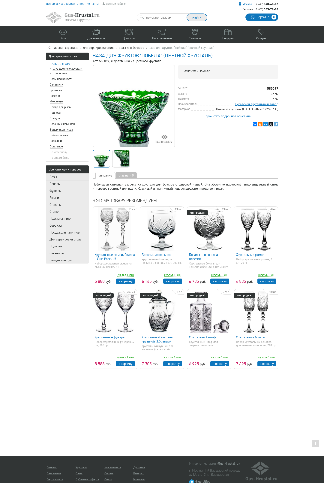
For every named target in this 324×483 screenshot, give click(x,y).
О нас (79, 473)
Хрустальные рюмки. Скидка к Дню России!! (115, 257)
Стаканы (56, 205)
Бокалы (55, 184)
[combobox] (165, 17)
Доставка (139, 467)
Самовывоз (54, 473)
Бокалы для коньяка (156, 255)
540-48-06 (266, 4)
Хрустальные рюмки (250, 255)
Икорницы (56, 101)
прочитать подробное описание (228, 116)
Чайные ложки (59, 135)
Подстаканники (60, 218)
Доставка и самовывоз (60, 4)
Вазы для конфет (60, 79)
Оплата (108, 473)
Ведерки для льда (61, 129)
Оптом (81, 4)
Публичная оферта (87, 479)
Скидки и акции (61, 260)
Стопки (54, 212)
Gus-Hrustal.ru (228, 463)
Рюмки (54, 198)
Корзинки (56, 141)
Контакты (92, 4)
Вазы (53, 177)
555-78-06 (267, 9)
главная (65, 48)
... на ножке (59, 73)
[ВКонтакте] (255, 124)
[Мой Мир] (265, 124)
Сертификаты (55, 479)
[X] (270, 124)
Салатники (56, 84)
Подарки (56, 246)
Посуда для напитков (65, 232)
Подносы (55, 113)
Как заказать (112, 467)
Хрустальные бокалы (251, 337)
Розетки (55, 96)
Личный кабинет (116, 4)
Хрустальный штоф (202, 337)
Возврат (138, 473)
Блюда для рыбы (60, 107)
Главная (52, 467)
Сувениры (57, 253)
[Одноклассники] (260, 124)
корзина (266, 17)
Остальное (56, 146)
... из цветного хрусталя (67, 69)
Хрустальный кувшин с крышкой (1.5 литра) (158, 339)
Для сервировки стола (63, 56)
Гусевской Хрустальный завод (256, 104)
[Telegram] (276, 124)
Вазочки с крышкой (62, 124)
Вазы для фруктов (63, 64)
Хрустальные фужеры (110, 337)
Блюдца (55, 118)
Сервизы (56, 225)
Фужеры (56, 191)
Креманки (56, 90)
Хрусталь (81, 467)
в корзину (125, 281)
